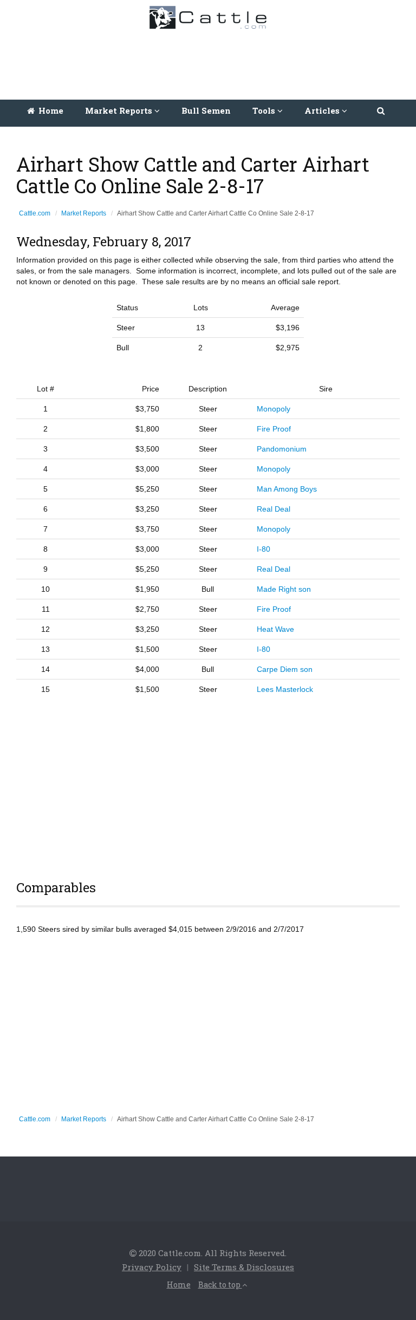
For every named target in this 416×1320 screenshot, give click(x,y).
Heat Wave (275, 629)
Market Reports (83, 213)
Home (49, 110)
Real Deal (273, 509)
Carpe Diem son (285, 669)
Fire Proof (274, 428)
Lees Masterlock (285, 689)
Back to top (220, 1284)
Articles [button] (323, 110)
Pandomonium (282, 449)
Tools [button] (264, 110)
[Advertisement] (211, 61)
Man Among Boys (287, 489)
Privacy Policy (151, 1267)
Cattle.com (34, 213)
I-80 (263, 549)
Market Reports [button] (119, 110)
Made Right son (284, 589)
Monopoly (273, 408)
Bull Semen (206, 110)
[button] (381, 110)
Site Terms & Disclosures (244, 1267)
